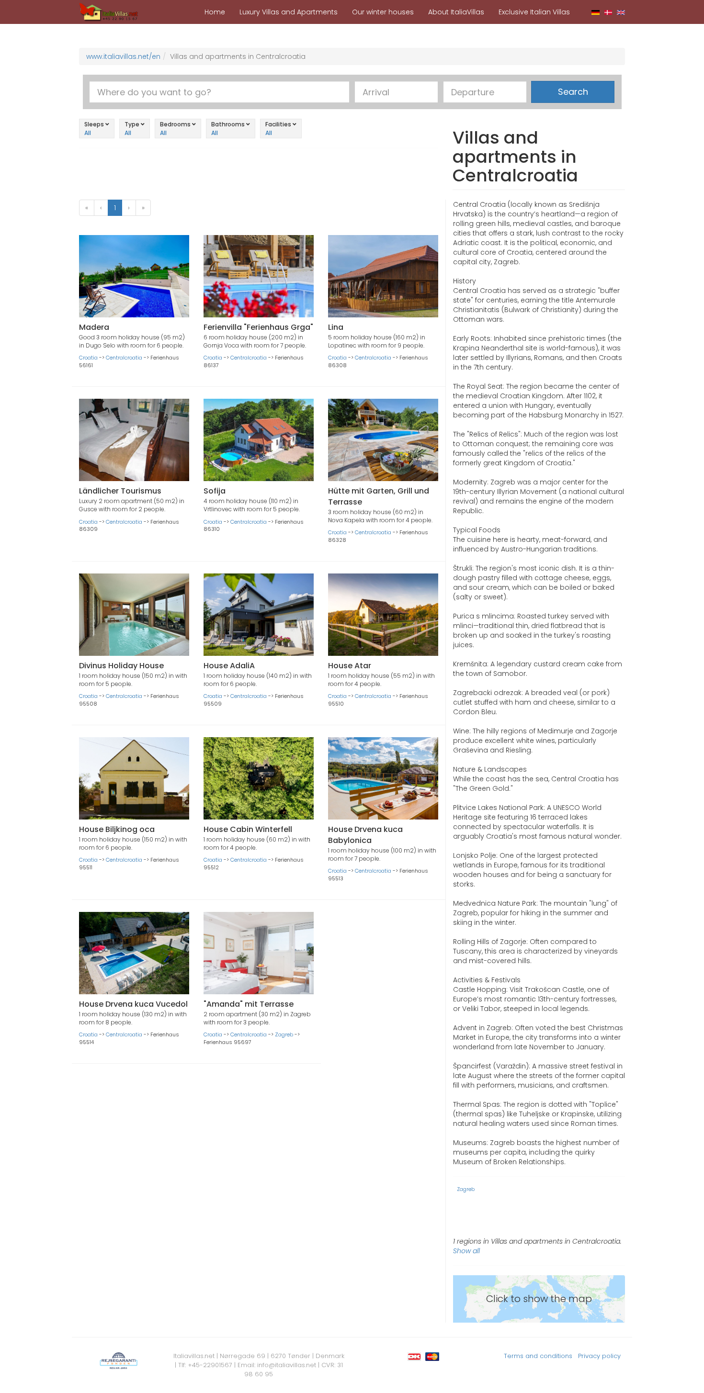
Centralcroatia (124, 357)
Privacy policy (599, 1355)
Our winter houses (383, 12)
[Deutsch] (595, 12)
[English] (621, 12)
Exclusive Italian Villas (534, 12)
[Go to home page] (108, 11)
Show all (466, 1251)
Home (214, 12)
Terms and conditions (538, 1355)
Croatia (88, 357)
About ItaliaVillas (456, 12)
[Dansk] (608, 12)
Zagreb (284, 1034)
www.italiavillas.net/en (123, 56)
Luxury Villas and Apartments (288, 12)
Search (573, 92)
